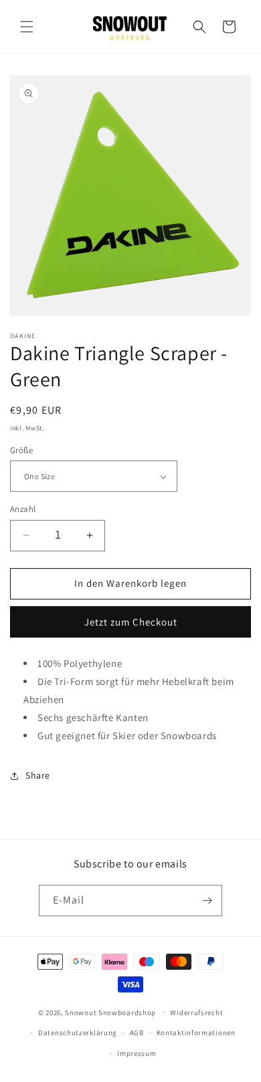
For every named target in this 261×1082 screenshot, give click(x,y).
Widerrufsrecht (196, 1012)
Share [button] (37, 775)
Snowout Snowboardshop (110, 1012)
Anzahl (22, 509)
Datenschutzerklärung (77, 1032)
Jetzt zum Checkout (130, 622)
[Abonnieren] (207, 900)
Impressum (136, 1053)
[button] (26, 26)
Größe (21, 450)
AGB (137, 1032)
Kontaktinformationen (196, 1032)
